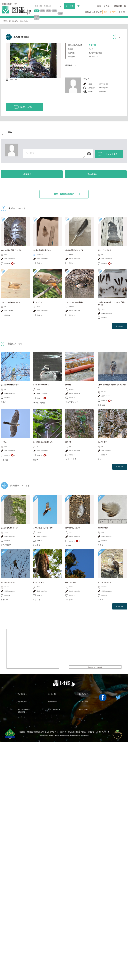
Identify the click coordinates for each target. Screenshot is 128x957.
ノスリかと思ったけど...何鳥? (43, 528)
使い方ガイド (83, 694)
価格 (99, 5)
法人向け (108, 5)
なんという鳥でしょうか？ (10, 528)
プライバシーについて (58, 732)
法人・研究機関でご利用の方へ (24, 710)
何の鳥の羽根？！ (104, 528)
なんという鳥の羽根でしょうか (11, 250)
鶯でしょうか (37, 302)
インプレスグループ (102, 732)
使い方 (99, 12)
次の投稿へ (93, 174)
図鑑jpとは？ (90, 12)
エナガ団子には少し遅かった (42, 442)
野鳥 (48, 11)
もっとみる (120, 326)
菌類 (54, 11)
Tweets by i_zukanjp (95, 667)
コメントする (26, 107)
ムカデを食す (102, 442)
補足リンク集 (83, 709)
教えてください (38, 582)
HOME (5, 21)
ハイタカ (4, 442)
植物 (42, 11)
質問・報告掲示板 (13, 21)
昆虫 (60, 13)
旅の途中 (68, 385)
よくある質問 (83, 701)
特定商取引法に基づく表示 (77, 732)
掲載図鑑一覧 (120, 5)
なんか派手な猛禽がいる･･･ (10, 385)
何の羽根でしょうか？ (72, 528)
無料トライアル (110, 12)
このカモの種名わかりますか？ (11, 302)
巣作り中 (68, 442)
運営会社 (91, 732)
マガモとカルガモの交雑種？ (75, 302)
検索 (71, 6)
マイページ (21, 717)
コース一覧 (52, 694)
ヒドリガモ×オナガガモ (41, 385)
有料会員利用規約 (33, 732)
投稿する (28, 174)
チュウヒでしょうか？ (105, 582)
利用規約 (22, 732)
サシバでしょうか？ (104, 250)
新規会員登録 (22, 701)
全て (36, 11)
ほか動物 (36, 17)
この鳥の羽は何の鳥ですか (42, 250)
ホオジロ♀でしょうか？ (9, 582)
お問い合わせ (45, 732)
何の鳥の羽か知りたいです (74, 250)
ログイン (122, 12)
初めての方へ (22, 694)
